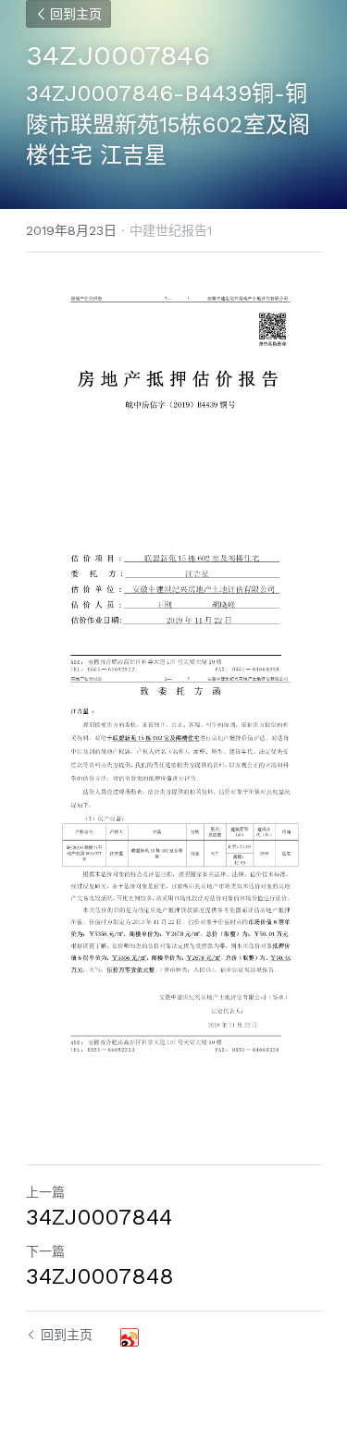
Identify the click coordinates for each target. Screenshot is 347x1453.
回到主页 (76, 13)
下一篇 (45, 1251)
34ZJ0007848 (100, 1276)
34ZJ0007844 (99, 1217)
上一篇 (45, 1192)
